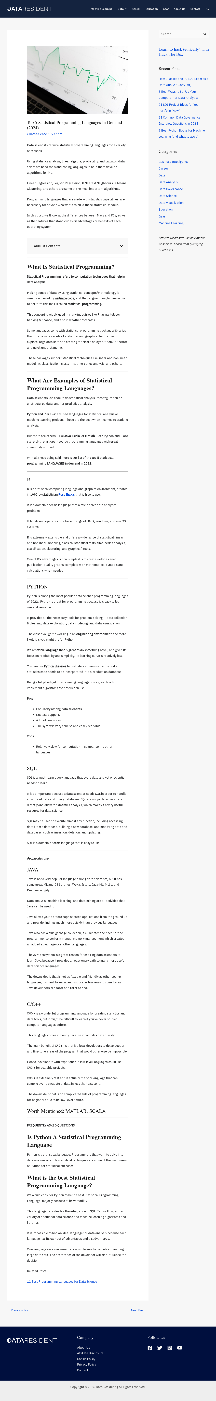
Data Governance (171, 189)
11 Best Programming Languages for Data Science (62, 1281)
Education (151, 8)
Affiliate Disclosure (90, 1353)
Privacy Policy (86, 1364)
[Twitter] (159, 1347)
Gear (166, 8)
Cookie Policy (86, 1359)
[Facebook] (149, 1347)
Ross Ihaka (66, 494)
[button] (207, 8)
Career (136, 8)
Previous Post (18, 1310)
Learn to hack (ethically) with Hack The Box (184, 51)
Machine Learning (102, 8)
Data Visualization (171, 203)
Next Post (139, 1310)
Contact (195, 8)
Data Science (38, 134)
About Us (179, 8)
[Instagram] (169, 1347)
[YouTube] (179, 1347)
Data (121, 8)
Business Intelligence (173, 162)
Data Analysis (168, 182)
